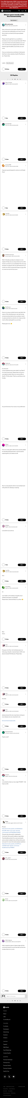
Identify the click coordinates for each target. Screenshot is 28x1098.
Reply (22, 69)
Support (5, 1044)
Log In (22, 11)
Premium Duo (6, 1062)
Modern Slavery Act (6, 1093)
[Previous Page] (5, 79)
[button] (26, 25)
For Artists (5, 1026)
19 (20, 79)
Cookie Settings (12, 1088)
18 (17, 79)
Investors (5, 1035)
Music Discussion (10, 63)
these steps (17, 6)
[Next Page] (22, 79)
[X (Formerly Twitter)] (9, 1076)
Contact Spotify (7, 1053)
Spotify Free (6, 1071)
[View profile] (3, 25)
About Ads (5, 1091)
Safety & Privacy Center (10, 1086)
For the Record (6, 1019)
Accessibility (10, 1091)
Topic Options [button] (14, 20)
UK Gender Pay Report (7, 1095)
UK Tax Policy (13, 1093)
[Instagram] (5, 1076)
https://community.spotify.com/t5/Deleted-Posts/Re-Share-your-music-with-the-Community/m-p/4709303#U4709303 (12, 830)
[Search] (19, 11)
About (4, 1013)
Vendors (5, 1037)
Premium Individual (7, 1059)
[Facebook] (13, 1076)
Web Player (6, 1047)
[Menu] (26, 11)
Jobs (4, 1016)
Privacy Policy (5, 1088)
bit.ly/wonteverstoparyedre (8, 720)
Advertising (6, 1032)
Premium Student (7, 1068)
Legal (4, 1086)
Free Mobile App (7, 1050)
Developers (6, 1029)
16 (12, 79)
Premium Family (7, 1065)
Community (7, 11)
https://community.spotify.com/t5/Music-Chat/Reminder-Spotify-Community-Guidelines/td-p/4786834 (11, 845)
